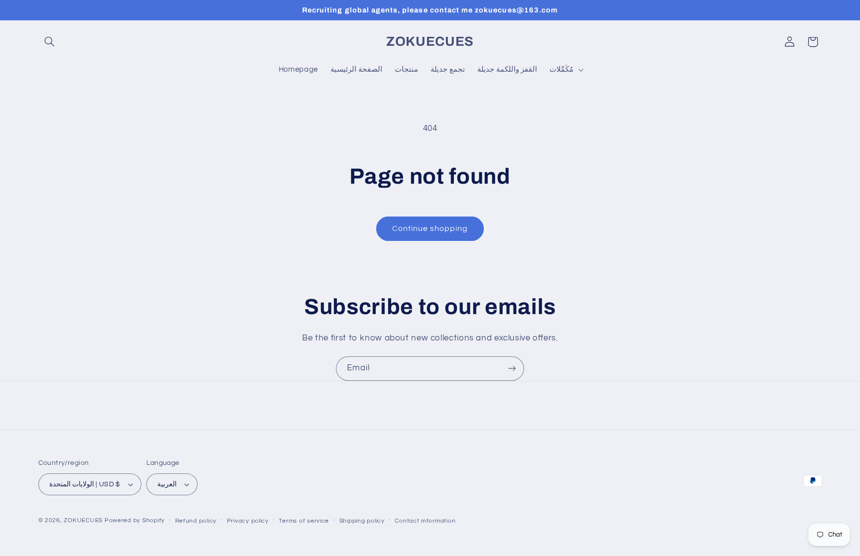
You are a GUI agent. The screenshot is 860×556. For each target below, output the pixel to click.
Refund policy (196, 521)
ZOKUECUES (83, 520)
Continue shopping (430, 228)
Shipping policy (362, 521)
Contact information (425, 521)
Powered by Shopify (135, 520)
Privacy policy (248, 521)
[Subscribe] (512, 368)
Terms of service (304, 521)
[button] (49, 41)
